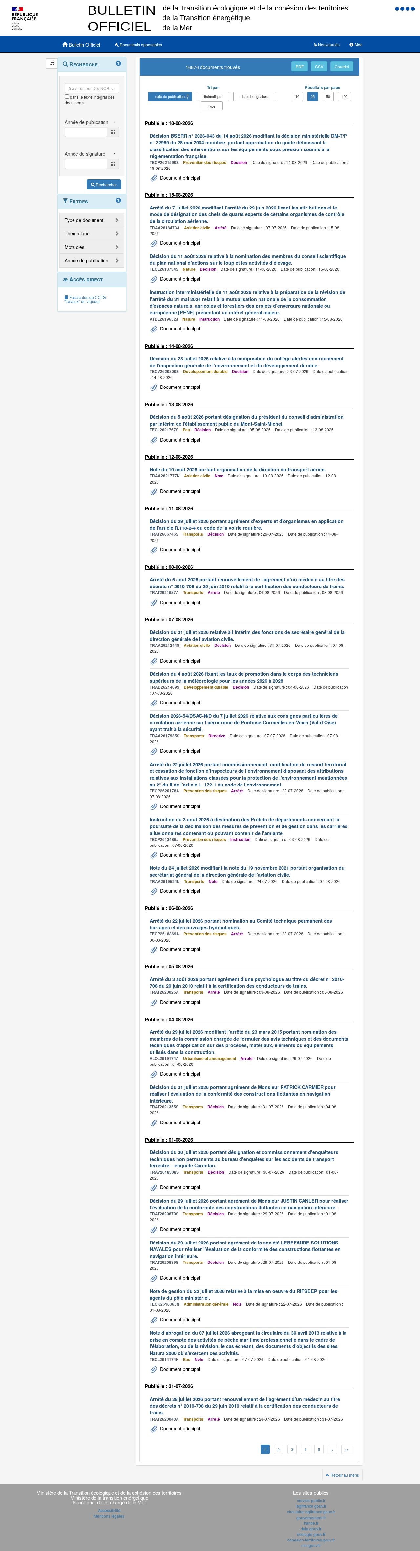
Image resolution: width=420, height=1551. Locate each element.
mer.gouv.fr (311, 1545)
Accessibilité (109, 1510)
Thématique (77, 233)
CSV (319, 66)
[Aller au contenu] (403, 8)
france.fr (311, 1523)
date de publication (170, 96)
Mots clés (74, 247)
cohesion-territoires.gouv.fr (311, 1539)
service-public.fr (311, 1500)
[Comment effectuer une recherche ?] (118, 63)
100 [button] (344, 96)
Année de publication (86, 260)
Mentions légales (109, 1516)
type (211, 106)
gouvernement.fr (311, 1517)
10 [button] (297, 96)
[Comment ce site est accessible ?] (397, 8)
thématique (212, 96)
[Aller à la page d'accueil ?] (413, 8)
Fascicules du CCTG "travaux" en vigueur (85, 299)
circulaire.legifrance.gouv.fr (311, 1511)
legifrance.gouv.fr (311, 1506)
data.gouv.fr (311, 1528)
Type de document (84, 220)
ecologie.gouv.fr (311, 1534)
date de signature (254, 96)
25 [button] (313, 96)
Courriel (342, 66)
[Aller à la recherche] (408, 8)
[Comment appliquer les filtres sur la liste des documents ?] (118, 200)
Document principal (179, 177)
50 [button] (328, 96)
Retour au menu (344, 1475)
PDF (300, 66)
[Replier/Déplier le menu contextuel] (52, 63)
